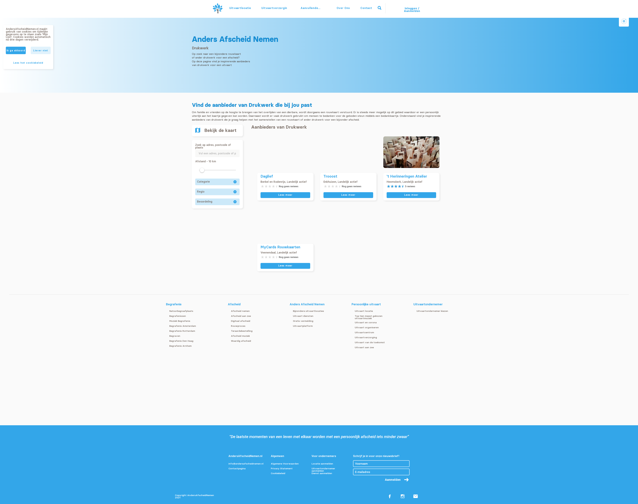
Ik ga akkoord (15, 50)
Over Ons (343, 8)
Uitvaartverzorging (274, 8)
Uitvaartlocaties (240, 8)
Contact (366, 8)
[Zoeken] (379, 8)
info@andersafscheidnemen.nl (245, 463)
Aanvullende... (311, 8)
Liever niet (40, 50)
